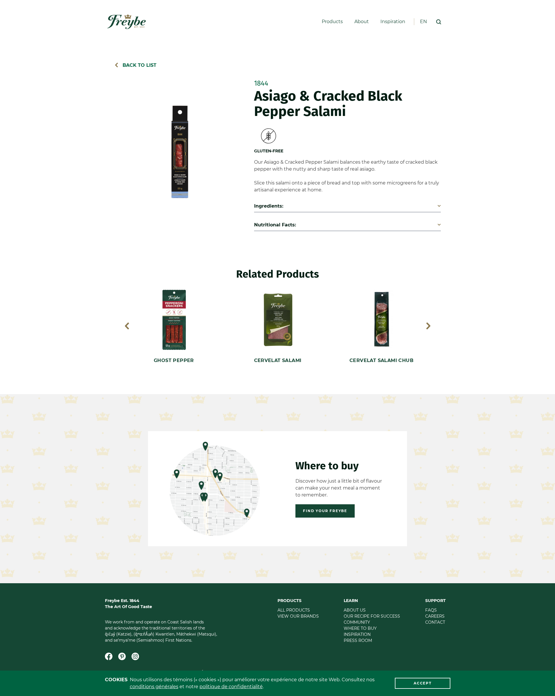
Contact (435, 622)
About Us (355, 610)
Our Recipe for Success (372, 616)
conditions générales (154, 686)
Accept (423, 683)
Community (357, 622)
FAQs (431, 610)
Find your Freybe (325, 511)
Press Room (358, 640)
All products (294, 610)
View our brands (298, 616)
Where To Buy (360, 628)
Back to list (138, 65)
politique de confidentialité (231, 686)
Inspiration (392, 21)
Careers (435, 616)
